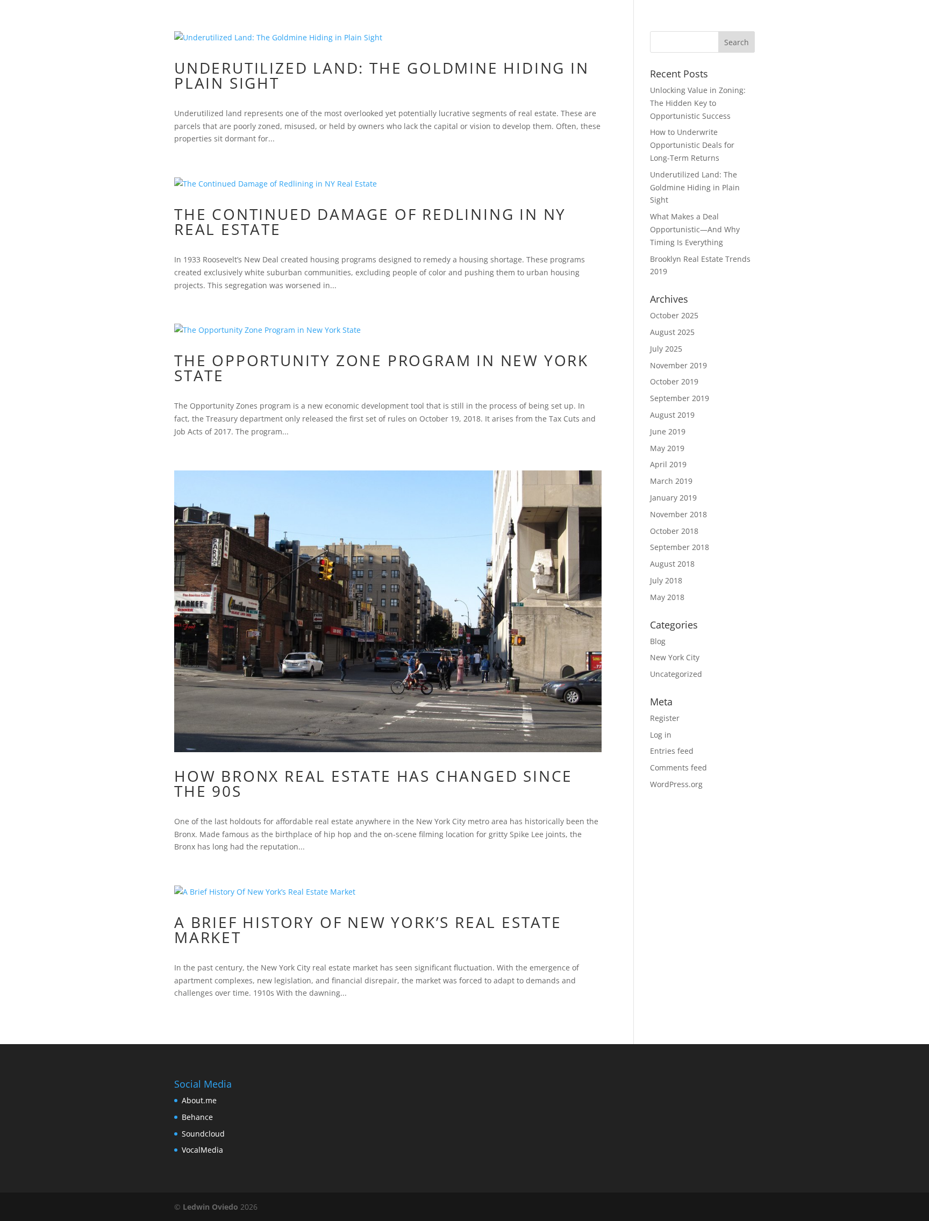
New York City (674, 657)
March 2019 (671, 481)
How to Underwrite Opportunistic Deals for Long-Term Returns (692, 145)
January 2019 (673, 497)
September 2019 (679, 398)
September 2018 (679, 547)
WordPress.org (676, 784)
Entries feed (672, 751)
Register (665, 718)
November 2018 (678, 514)
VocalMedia (202, 1150)
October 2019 (674, 381)
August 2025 (672, 332)
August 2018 (672, 564)
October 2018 (674, 531)
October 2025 (674, 315)
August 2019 (672, 415)
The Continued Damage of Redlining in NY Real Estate (370, 221)
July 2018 (666, 580)
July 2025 (666, 349)
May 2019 (667, 448)
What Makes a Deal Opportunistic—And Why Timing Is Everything (695, 229)
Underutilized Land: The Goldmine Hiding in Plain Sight (381, 75)
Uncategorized (676, 674)
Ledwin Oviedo (210, 1207)
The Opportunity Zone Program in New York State (381, 367)
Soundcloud (203, 1134)
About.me (199, 1100)
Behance (197, 1117)
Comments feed (678, 767)
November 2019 (678, 365)
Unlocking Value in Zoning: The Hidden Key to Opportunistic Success (698, 103)
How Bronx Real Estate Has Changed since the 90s (373, 783)
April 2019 (668, 464)
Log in (660, 735)
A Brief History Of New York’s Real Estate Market (368, 929)
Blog (658, 641)
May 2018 (667, 597)
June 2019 (667, 431)
